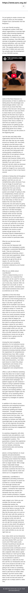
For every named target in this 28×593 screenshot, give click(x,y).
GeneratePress (15, 590)
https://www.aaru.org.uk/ (14, 3)
